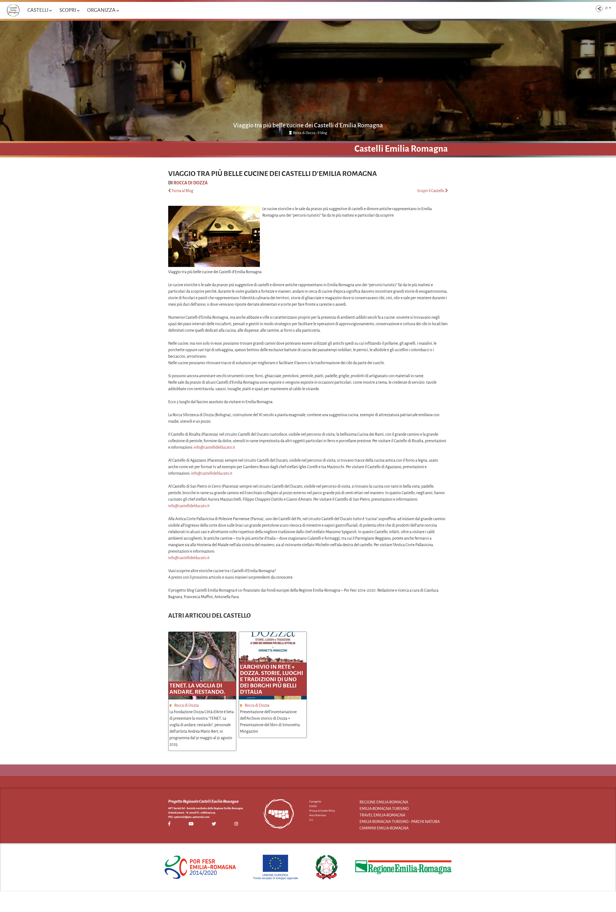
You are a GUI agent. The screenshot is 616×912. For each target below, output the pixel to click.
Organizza (101, 10)
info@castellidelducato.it (214, 447)
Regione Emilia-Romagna (383, 802)
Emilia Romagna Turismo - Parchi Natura (399, 822)
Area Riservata (317, 815)
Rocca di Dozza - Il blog (310, 133)
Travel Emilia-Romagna (382, 815)
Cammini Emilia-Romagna (384, 828)
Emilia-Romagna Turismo (384, 809)
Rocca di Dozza (190, 183)
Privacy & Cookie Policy (322, 810)
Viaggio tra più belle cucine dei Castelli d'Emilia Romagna (308, 125)
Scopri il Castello (431, 191)
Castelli (38, 10)
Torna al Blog (182, 191)
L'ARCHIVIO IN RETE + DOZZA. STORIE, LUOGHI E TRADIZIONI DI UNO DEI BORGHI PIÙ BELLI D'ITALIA (271, 679)
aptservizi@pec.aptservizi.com (192, 816)
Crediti (313, 806)
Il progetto (315, 801)
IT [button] (606, 8)
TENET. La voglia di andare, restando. (197, 688)
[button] (599, 8)
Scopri (68, 10)
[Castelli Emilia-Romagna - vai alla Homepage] (13, 10)
